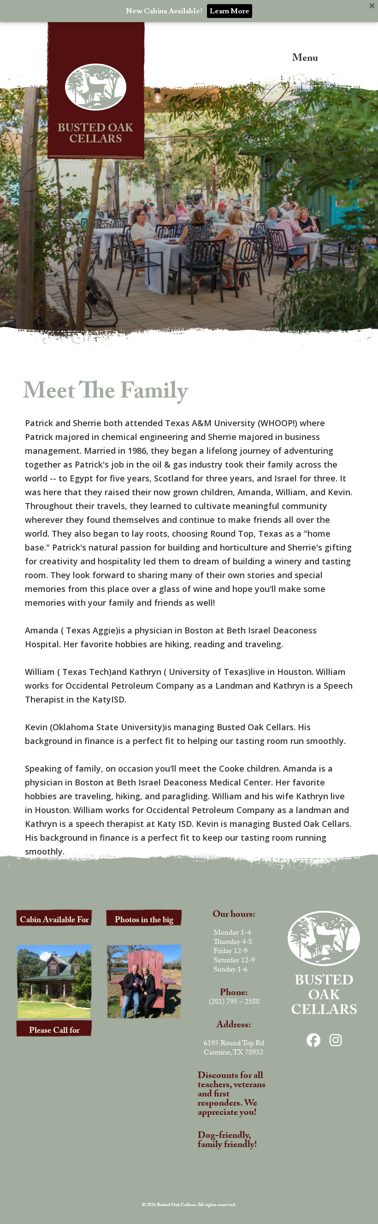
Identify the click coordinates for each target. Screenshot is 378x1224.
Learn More (229, 11)
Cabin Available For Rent (54, 927)
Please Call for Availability (54, 1038)
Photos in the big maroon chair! (144, 927)
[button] (289, 56)
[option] (189, 183)
